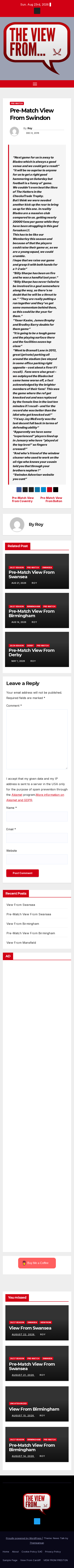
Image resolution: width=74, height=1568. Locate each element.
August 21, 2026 (23, 1375)
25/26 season (17, 645)
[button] (63, 84)
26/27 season (17, 567)
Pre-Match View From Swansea (31, 574)
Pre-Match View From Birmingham (31, 613)
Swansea (47, 567)
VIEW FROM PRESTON (55, 1560)
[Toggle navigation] (35, 83)
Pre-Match (17, 103)
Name (11, 808)
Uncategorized (18, 1403)
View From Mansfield (21, 942)
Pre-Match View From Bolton (51, 499)
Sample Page (10, 1560)
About (15, 1551)
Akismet (16, 795)
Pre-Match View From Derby (31, 652)
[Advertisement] (37, 1107)
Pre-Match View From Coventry (23, 499)
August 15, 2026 (23, 1415)
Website (11, 850)
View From (45, 1322)
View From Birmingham (22, 923)
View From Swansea (20, 905)
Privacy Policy (53, 1551)
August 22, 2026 (23, 1334)
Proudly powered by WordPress (24, 1538)
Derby (30, 645)
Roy (29, 128)
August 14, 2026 (23, 1456)
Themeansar (37, 1542)
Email (11, 829)
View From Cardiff (30, 1560)
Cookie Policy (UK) (32, 1551)
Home (6, 1551)
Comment (14, 705)
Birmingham (33, 606)
